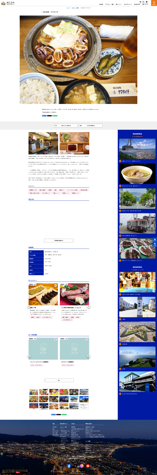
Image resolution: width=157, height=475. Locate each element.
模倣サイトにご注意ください (78, 456)
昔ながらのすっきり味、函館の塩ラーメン (131, 186)
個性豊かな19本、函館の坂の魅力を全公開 (131, 210)
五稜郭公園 (124, 344)
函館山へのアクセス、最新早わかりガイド (131, 161)
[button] (29, 306)
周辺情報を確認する (58, 240)
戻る (59, 380)
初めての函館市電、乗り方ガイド (129, 235)
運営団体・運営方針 (73, 458)
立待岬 (123, 369)
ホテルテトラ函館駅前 (67, 362)
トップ (67, 8)
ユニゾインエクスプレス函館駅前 (39, 362)
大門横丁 (47, 273)
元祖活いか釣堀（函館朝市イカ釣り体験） (131, 294)
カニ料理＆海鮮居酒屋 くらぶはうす (71, 307)
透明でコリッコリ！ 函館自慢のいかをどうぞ (132, 260)
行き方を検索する (91, 125)
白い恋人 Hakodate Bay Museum (129, 394)
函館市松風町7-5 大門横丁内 (49, 112)
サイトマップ (82, 458)
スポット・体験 (75, 8)
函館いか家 (33, 307)
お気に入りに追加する (66, 125)
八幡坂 (123, 319)
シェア (44, 115)
